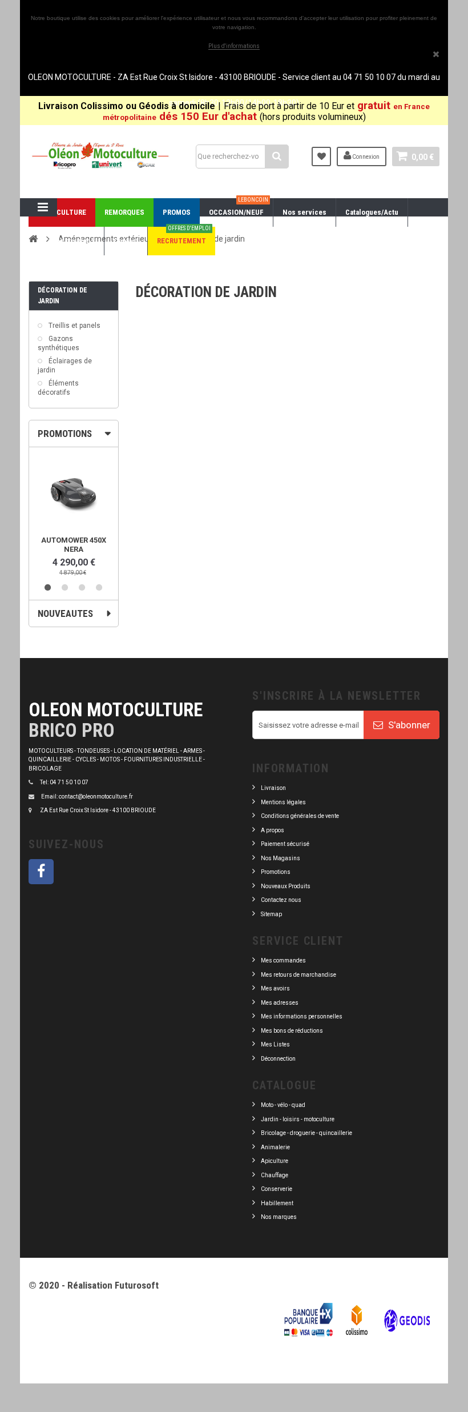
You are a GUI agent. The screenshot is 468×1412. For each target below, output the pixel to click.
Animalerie (275, 1147)
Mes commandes (283, 960)
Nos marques (279, 1217)
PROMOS (177, 212)
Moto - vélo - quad (283, 1105)
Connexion (365, 157)
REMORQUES (124, 212)
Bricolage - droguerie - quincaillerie (306, 1133)
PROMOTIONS (65, 433)
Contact (126, 240)
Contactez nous (281, 900)
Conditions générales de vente (300, 816)
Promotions (276, 872)
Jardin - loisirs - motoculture (297, 1119)
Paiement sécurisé (285, 844)
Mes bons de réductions (292, 1031)
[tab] (74, 433)
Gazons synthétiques (58, 343)
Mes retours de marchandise (298, 975)
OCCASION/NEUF (238, 207)
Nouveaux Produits (285, 886)
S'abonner (408, 725)
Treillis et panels (73, 326)
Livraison (273, 788)
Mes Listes (275, 1044)
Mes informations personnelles (301, 1016)
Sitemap (271, 914)
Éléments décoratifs (58, 387)
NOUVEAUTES (65, 613)
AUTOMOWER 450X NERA (73, 544)
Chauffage (274, 1175)
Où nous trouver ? (66, 240)
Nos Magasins (280, 858)
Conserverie (276, 1189)
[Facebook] (41, 871)
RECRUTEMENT (184, 236)
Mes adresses (279, 1003)
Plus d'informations (234, 46)
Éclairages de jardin (65, 365)
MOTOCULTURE (62, 212)
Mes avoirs (275, 988)
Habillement (277, 1203)
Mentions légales (283, 802)
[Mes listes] (321, 156)
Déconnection (278, 1059)
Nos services (304, 212)
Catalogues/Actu (371, 212)
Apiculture (274, 1161)
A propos (272, 830)
